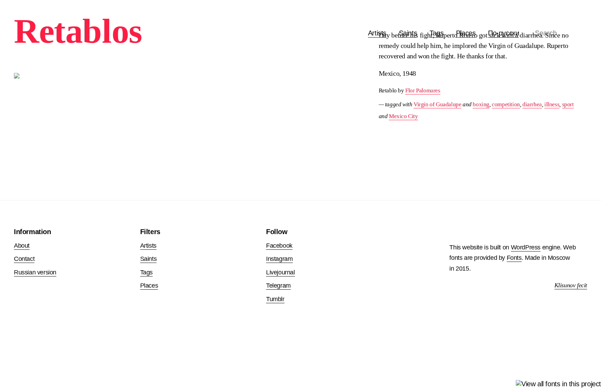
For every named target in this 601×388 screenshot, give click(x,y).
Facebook (279, 245)
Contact (24, 258)
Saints (148, 258)
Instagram (279, 258)
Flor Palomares (422, 90)
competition (506, 104)
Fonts (514, 257)
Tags (146, 272)
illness (551, 104)
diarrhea (532, 104)
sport (568, 104)
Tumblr (275, 299)
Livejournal (280, 272)
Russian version (35, 272)
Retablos (78, 31)
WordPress (525, 247)
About (22, 245)
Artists (377, 33)
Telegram (278, 285)
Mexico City (403, 116)
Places (149, 285)
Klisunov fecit (570, 285)
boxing (481, 104)
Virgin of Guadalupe (437, 104)
